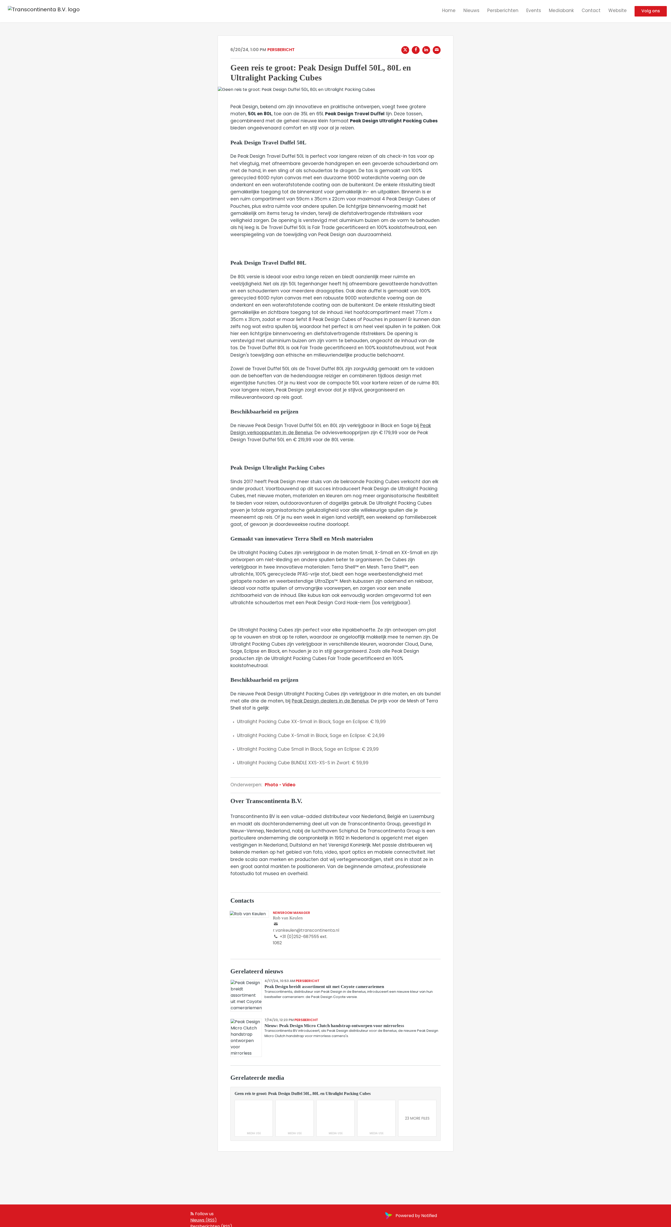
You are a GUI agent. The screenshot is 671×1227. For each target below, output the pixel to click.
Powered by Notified (416, 1216)
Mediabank (561, 11)
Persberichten (502, 11)
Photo (272, 785)
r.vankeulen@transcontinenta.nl (306, 931)
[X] (405, 50)
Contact (591, 11)
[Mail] (437, 50)
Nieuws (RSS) (203, 1220)
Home (449, 11)
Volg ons (650, 11)
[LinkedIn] (426, 50)
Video (288, 785)
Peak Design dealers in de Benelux (330, 701)
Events (533, 11)
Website (617, 11)
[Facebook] (416, 50)
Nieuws (471, 11)
